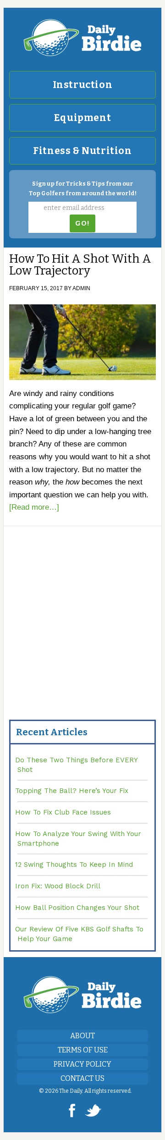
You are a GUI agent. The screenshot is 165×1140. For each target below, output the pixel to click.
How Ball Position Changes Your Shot (77, 907)
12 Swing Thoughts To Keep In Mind (74, 864)
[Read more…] (34, 507)
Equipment (82, 118)
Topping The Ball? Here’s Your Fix (71, 791)
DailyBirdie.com (82, 37)
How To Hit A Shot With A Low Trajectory (80, 265)
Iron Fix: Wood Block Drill (57, 886)
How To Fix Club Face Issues (63, 812)
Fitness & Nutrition (82, 151)
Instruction (83, 85)
